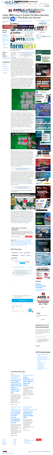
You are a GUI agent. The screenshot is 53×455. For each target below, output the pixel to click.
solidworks (31, 243)
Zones (8, 6)
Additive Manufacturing (29, 440)
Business (28, 375)
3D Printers (13, 406)
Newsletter (26, 6)
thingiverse (17, 245)
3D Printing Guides (43, 352)
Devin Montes (17, 242)
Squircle (12, 245)
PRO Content (29, 3)
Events (3, 441)
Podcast (15, 439)
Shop (33, 6)
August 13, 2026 (14, 435)
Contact (15, 444)
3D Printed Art (5, 66)
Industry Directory (28, 443)
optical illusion (18, 243)
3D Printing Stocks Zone (42, 368)
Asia (15, 376)
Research (12, 6)
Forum (14, 441)
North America (30, 410)
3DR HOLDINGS (37, 451)
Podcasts (16, 6)
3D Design (4, 64)
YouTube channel (23, 245)
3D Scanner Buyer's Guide (43, 356)
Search (47, 5)
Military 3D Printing (17, 379)
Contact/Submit (41, 6)
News (5, 6)
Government (32, 409)
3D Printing (13, 375)
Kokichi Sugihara (24, 242)
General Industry (18, 410)
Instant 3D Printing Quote (44, 3)
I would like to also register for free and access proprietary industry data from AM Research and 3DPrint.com (43, 341)
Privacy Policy (5, 453)
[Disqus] (22, 329)
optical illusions (25, 243)
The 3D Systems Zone (42, 363)
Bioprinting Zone (41, 365)
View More (5, 72)
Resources (21, 6)
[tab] (14, 252)
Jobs (30, 6)
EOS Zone (40, 361)
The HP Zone (40, 364)
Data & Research (22, 3)
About (36, 6)
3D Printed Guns (5, 70)
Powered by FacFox (14, 260)
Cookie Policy (11, 453)
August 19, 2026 (26, 397)
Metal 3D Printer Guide (42, 358)
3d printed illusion (19, 240)
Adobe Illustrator (17, 241)
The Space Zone (41, 366)
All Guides (40, 369)
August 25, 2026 (14, 404)
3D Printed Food (5, 68)
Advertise (35, 3)
